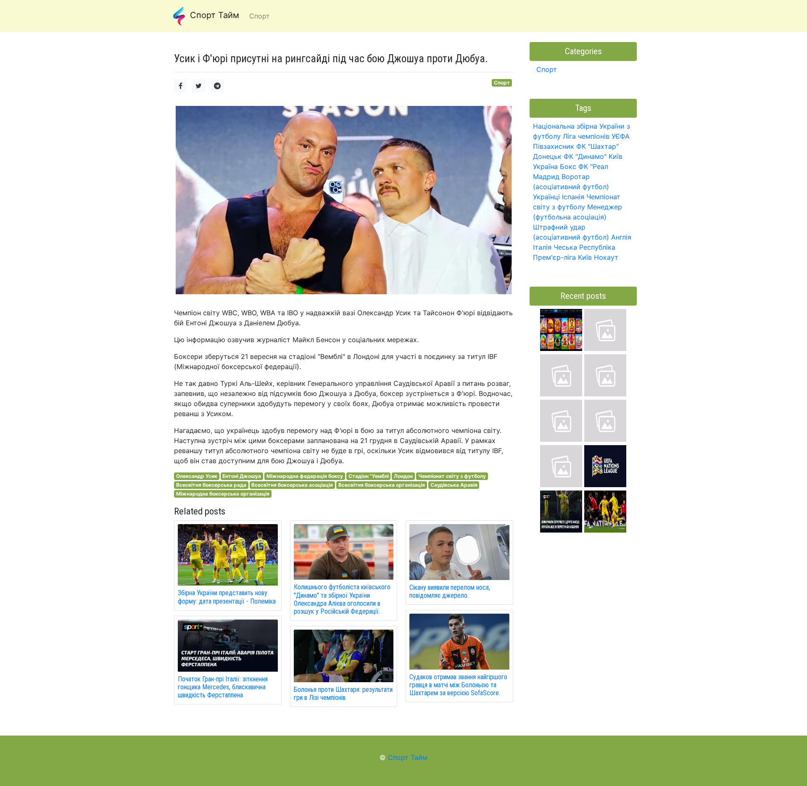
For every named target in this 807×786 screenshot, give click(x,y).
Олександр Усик (196, 476)
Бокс (568, 166)
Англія (621, 237)
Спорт (502, 82)
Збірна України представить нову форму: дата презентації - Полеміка (227, 597)
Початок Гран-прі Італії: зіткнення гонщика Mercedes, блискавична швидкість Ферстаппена (223, 687)
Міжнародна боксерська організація (222, 494)
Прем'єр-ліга (554, 257)
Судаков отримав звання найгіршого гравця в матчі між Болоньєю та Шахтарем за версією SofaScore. (458, 685)
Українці (546, 197)
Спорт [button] (259, 16)
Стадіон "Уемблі (368, 476)
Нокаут (606, 257)
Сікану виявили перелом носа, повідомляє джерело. (449, 591)
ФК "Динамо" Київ (593, 156)
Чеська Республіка (584, 247)
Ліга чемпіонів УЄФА (596, 136)
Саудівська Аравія (453, 485)
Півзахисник (553, 146)
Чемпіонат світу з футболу (452, 476)
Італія (542, 247)
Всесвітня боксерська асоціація (292, 485)
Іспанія (573, 197)
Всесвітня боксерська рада (211, 485)
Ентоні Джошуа (241, 476)
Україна (545, 166)
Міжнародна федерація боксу (304, 476)
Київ (585, 257)
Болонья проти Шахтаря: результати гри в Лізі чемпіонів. (343, 694)
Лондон (403, 476)
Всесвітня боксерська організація (381, 485)
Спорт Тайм (213, 15)
